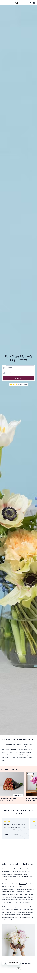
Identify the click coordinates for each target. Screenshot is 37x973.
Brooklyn (22, 884)
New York (12, 750)
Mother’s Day (6, 744)
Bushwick (5, 879)
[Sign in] (31, 3)
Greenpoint (25, 877)
